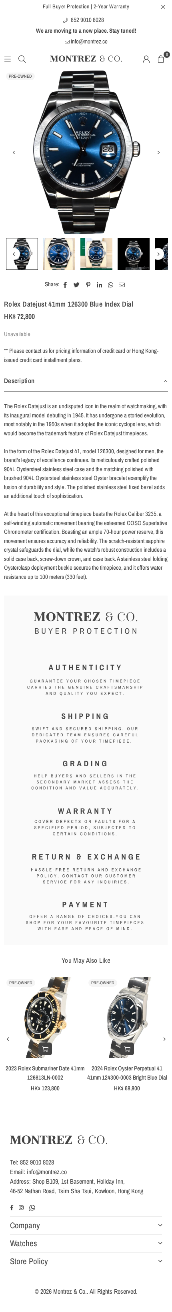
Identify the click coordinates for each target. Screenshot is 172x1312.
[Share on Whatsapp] (111, 284)
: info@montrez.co (45, 1171)
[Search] (22, 58)
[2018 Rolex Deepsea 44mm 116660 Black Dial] (53, 1017)
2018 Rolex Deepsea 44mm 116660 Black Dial (53, 1073)
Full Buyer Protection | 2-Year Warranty (86, 6)
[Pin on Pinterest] (88, 284)
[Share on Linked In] (99, 284)
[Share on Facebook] (65, 284)
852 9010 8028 (87, 20)
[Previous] (14, 152)
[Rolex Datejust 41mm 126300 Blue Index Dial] (22, 253)
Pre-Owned (20, 76)
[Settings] (146, 58)
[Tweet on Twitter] (77, 284)
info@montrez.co (89, 41)
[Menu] (7, 58)
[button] (161, 58)
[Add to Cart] (53, 1049)
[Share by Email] (122, 284)
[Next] (158, 152)
